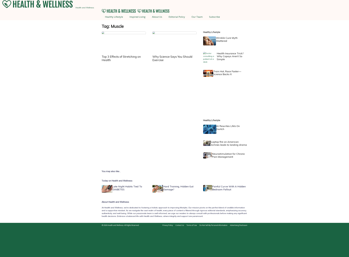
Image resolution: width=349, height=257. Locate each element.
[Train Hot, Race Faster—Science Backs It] (208, 73)
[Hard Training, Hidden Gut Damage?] (157, 189)
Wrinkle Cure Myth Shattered (226, 39)
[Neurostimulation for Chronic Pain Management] (207, 155)
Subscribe (214, 16)
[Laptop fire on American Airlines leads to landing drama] (207, 143)
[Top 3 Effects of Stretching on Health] (124, 42)
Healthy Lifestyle (114, 16)
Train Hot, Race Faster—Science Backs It (227, 73)
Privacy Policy (168, 225)
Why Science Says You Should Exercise (172, 58)
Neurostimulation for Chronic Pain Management (228, 155)
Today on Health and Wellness (117, 180)
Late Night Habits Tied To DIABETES (127, 188)
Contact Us (179, 225)
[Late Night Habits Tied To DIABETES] (107, 189)
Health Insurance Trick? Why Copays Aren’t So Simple (230, 56)
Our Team (197, 16)
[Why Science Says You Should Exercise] (174, 42)
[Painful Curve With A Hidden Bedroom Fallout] (207, 188)
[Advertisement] (223, 100)
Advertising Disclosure (238, 225)
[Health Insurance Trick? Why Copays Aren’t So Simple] (210, 57)
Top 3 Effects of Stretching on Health (121, 58)
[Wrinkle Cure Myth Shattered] (209, 40)
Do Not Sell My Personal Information (213, 225)
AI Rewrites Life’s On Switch (228, 127)
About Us (157, 16)
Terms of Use (191, 225)
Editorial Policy (177, 16)
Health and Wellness (118, 202)
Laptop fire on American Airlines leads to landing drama (229, 143)
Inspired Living (137, 16)
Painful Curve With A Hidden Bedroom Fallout (229, 188)
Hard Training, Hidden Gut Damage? (178, 188)
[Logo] (119, 12)
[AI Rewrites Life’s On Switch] (209, 129)
